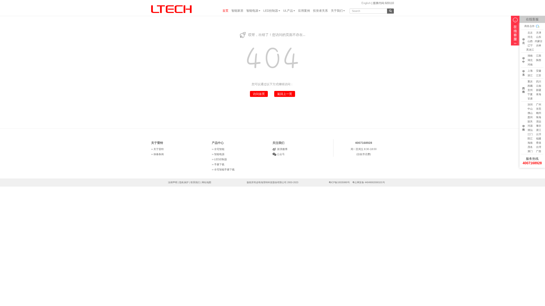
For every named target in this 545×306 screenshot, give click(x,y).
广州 (538, 104)
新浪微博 (281, 149)
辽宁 (530, 45)
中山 (530, 108)
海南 (530, 142)
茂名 (530, 147)
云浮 (538, 134)
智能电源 (252, 10)
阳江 (530, 138)
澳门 (530, 151)
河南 (530, 64)
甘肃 (530, 98)
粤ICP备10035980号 (339, 182)
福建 (538, 138)
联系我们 (195, 182)
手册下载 (219, 164)
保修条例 (158, 154)
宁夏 (530, 94)
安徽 (538, 70)
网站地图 (206, 182)
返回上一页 (284, 94)
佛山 (530, 113)
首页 (225, 10)
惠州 (530, 117)
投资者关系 (320, 10)
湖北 (530, 60)
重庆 (530, 81)
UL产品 (288, 10)
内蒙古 (538, 41)
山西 (530, 41)
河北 (530, 36)
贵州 (530, 90)
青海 (538, 94)
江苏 (538, 75)
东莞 (538, 108)
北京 (530, 32)
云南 (538, 85)
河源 (530, 125)
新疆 (538, 90)
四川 (538, 81)
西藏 (530, 85)
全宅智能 (219, 149)
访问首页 (259, 94)
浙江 (530, 75)
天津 (538, 32)
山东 (538, 36)
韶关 (530, 121)
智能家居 (237, 10)
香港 (538, 142)
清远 (538, 121)
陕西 (538, 60)
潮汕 (530, 130)
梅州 (538, 113)
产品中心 (218, 142)
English (366, 3)
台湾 (538, 147)
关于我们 (337, 10)
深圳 (530, 104)
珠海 (538, 117)
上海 (530, 70)
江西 (538, 55)
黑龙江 (530, 49)
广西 (538, 151)
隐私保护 (184, 182)
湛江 (538, 130)
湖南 (530, 55)
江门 (530, 134)
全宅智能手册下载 (224, 169)
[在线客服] (515, 30)
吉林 (538, 45)
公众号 (280, 154)
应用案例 (304, 10)
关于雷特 (157, 142)
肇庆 (538, 125)
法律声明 (172, 182)
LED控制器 (270, 10)
